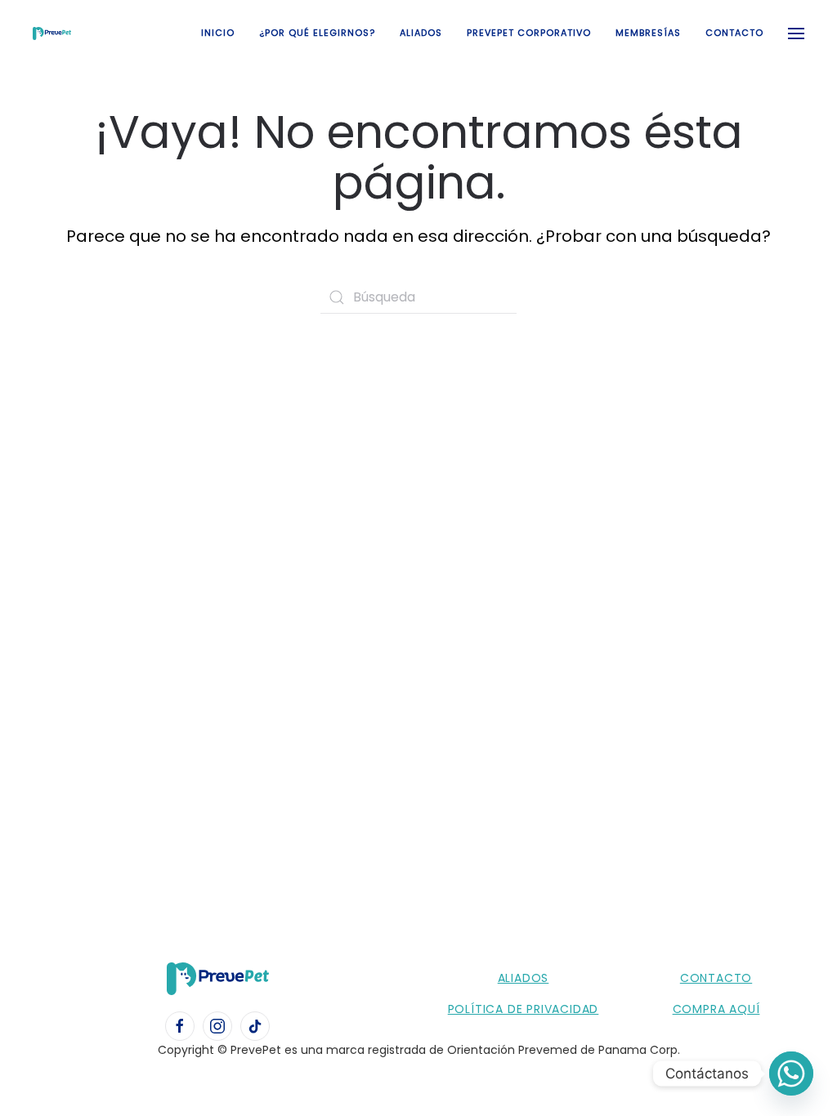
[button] (796, 33)
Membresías (648, 32)
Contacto (734, 32)
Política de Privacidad (523, 1009)
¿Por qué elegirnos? (317, 32)
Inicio (218, 32)
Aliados (421, 32)
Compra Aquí (716, 1009)
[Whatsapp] (791, 1073)
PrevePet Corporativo (529, 32)
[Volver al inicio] (52, 33)
